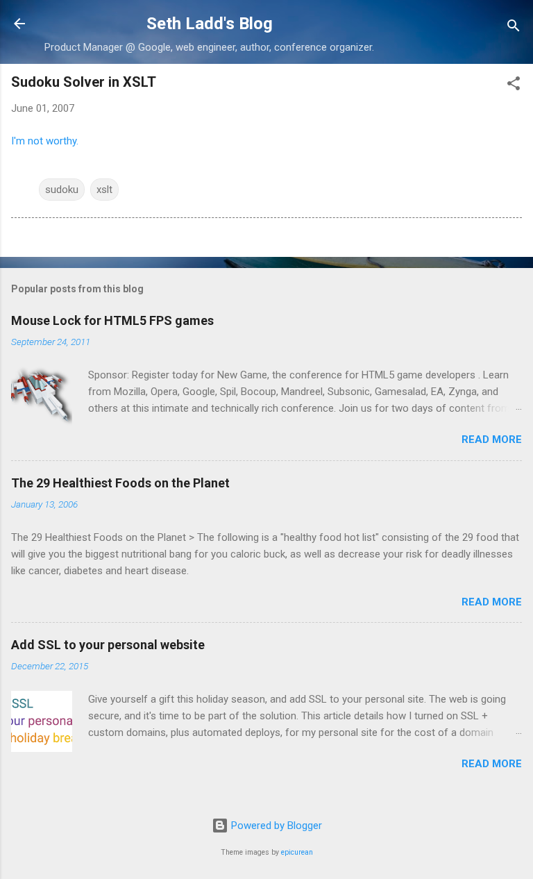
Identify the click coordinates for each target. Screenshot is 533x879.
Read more (492, 439)
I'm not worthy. (44, 141)
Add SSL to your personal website (108, 644)
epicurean (297, 852)
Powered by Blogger (275, 825)
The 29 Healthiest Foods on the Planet (120, 483)
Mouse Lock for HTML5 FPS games (112, 320)
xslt (104, 189)
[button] (513, 86)
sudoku (61, 189)
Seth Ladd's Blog (209, 23)
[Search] (513, 28)
